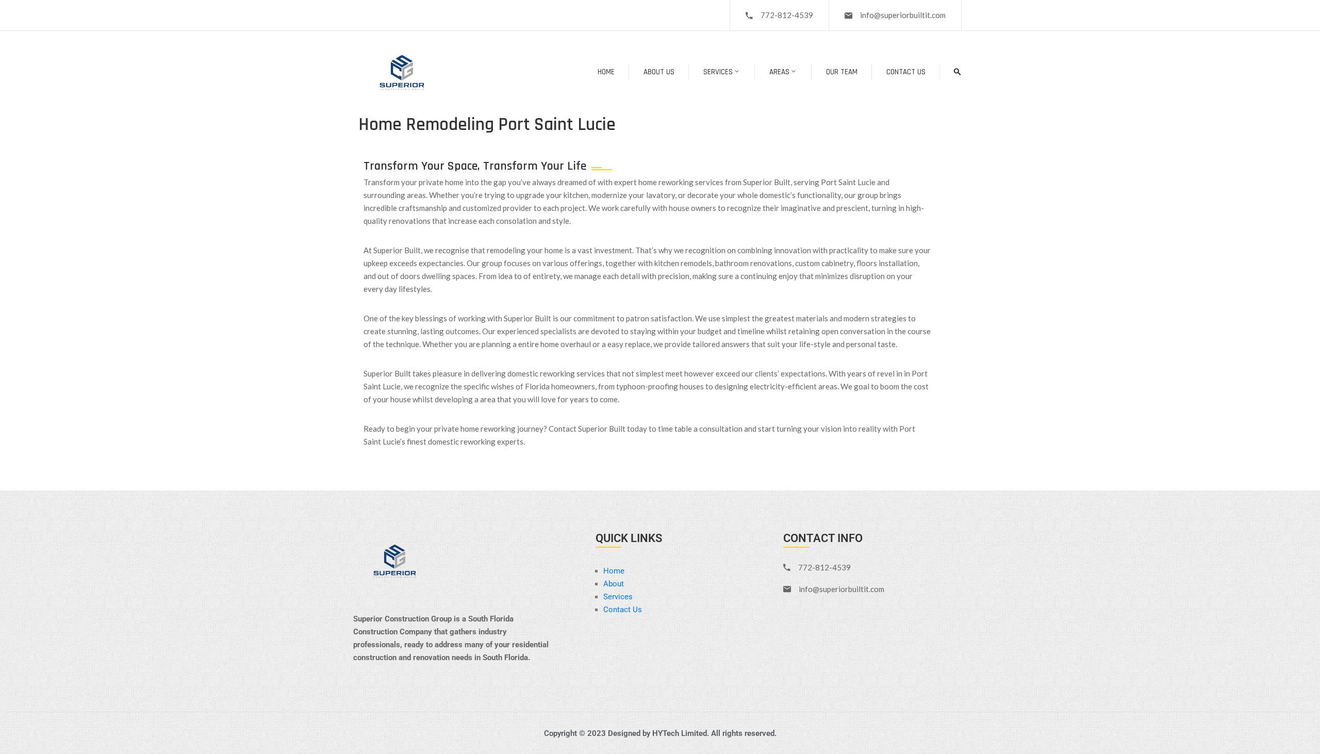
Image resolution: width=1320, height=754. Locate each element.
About (613, 583)
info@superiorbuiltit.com (903, 15)
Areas (779, 72)
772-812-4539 (787, 15)
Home (606, 72)
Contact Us (906, 72)
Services (718, 72)
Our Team (841, 72)
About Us (659, 72)
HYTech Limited (679, 733)
